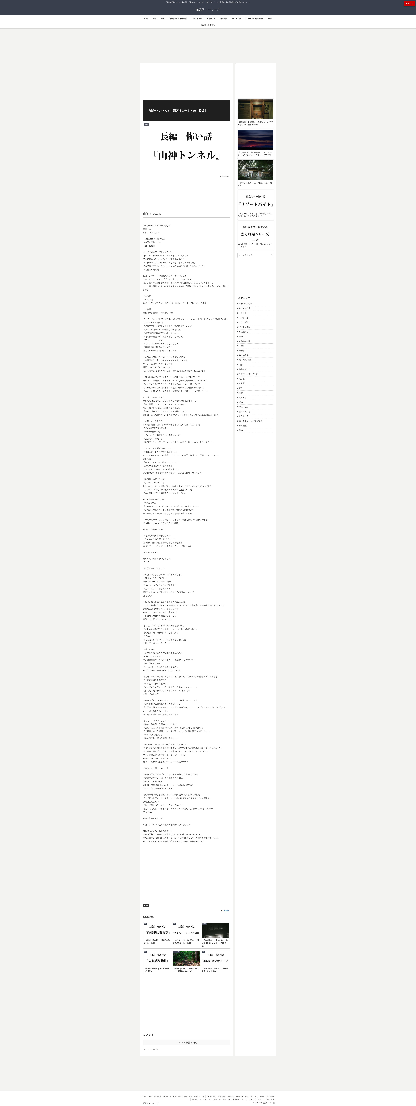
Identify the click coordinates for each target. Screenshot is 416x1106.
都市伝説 (195, 1099)
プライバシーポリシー (256, 1099)
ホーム (144, 1096)
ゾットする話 (211, 1096)
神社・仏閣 (249, 1096)
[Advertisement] (208, 45)
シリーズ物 (167, 1096)
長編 (147, 905)
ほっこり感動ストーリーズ (237, 1099)
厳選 (190, 1096)
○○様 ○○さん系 (199, 1096)
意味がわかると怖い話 (235, 1096)
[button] (272, 255)
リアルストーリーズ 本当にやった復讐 (213, 1099)
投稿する (409, 4)
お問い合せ (270, 1099)
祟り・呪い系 (259, 1096)
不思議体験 (222, 1096)
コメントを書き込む (187, 1042)
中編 (179, 1096)
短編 (174, 1096)
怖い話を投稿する (155, 1096)
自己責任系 (270, 1096)
